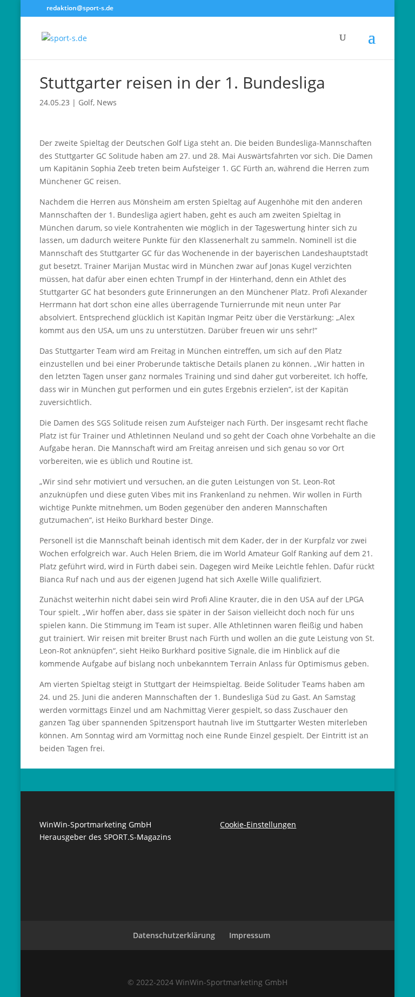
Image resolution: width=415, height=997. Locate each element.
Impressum (249, 935)
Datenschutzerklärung (174, 935)
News (107, 102)
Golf (85, 102)
